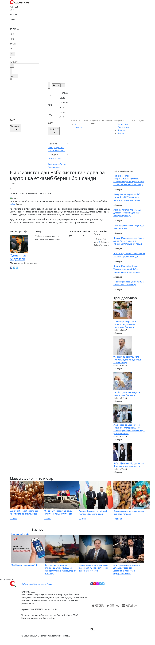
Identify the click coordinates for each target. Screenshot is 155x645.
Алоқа (51, 167)
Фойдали (54, 154)
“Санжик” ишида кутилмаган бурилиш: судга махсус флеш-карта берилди (127, 359)
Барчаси (122, 175)
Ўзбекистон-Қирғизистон (47, 236)
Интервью (60, 150)
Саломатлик (123, 127)
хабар (13, 204)
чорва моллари (52, 239)
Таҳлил (57, 158)
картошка (39, 239)
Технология (122, 124)
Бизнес (63, 164)
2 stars (97, 245)
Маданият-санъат (95, 122)
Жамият (53, 144)
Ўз (12, 76)
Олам (50, 147)
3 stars (104, 242)
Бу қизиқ (121, 130)
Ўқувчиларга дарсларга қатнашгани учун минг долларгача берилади (124, 324)
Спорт (51, 158)
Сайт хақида (54, 164)
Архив (57, 167)
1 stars (105, 245)
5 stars (99, 239)
